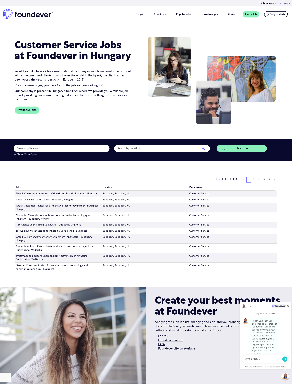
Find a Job (251, 14)
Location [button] (108, 187)
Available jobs (26, 110)
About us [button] (159, 14)
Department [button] (196, 187)
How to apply (210, 14)
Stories (231, 14)
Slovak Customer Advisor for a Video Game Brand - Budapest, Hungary (56, 193)
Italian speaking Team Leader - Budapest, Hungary (44, 199)
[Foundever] (28, 14)
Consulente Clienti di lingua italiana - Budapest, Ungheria (48, 225)
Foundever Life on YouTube (176, 348)
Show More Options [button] (28, 154)
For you (140, 14)
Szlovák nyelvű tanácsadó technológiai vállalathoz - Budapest (51, 231)
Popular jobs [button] (183, 14)
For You (163, 336)
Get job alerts (277, 14)
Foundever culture (170, 340)
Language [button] (269, 3)
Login (287, 3)
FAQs (161, 344)
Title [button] (18, 187)
